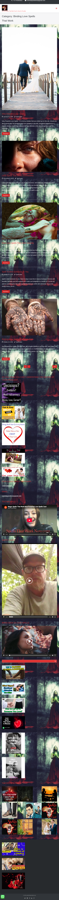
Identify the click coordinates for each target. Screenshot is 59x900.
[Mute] (52, 534)
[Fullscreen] (55, 534)
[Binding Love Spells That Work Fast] (29, 317)
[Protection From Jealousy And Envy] (34, 811)
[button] (29, 581)
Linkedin (31, 898)
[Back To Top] (55, 896)
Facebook (29, 898)
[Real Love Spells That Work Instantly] (29, 221)
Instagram (27, 898)
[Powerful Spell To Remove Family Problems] (49, 794)
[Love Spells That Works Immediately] (29, 156)
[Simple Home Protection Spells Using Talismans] (25, 827)
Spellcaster (19, 116)
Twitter (25, 898)
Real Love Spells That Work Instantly (18, 243)
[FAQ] (9, 827)
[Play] (4, 534)
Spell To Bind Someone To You (15, 272)
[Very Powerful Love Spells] (29, 68)
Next (55, 366)
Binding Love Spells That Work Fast (17, 339)
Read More (5, 133)
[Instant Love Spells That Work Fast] (9, 794)
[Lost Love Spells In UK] (49, 827)
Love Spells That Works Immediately (18, 175)
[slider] (28, 616)
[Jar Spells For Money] (49, 811)
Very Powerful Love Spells (13, 114)
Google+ (34, 898)
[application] (29, 520)
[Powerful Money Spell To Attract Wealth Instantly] (9, 811)
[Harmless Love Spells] (25, 794)
